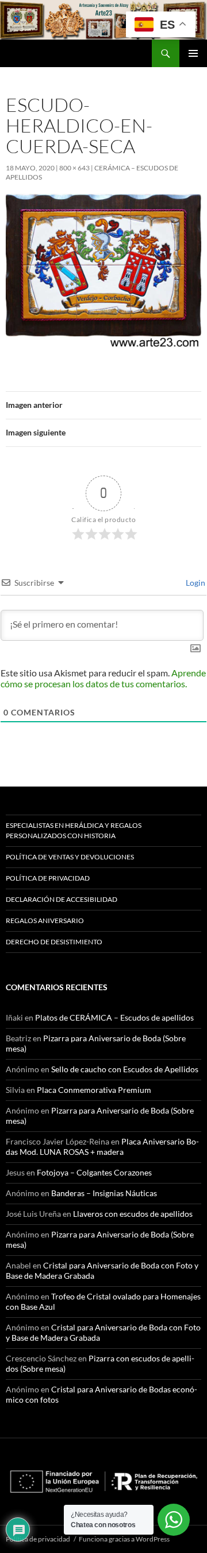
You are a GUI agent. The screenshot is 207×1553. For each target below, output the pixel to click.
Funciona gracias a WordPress (124, 1539)
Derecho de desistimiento (54, 941)
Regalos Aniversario (45, 920)
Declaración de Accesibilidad (61, 899)
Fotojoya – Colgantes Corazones (94, 1172)
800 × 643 (74, 168)
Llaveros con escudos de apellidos (133, 1214)
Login (194, 582)
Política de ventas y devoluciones (70, 857)
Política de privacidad (48, 878)
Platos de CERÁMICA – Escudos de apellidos (114, 1017)
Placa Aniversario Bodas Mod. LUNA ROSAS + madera (102, 1146)
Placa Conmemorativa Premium (94, 1090)
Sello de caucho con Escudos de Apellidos (124, 1069)
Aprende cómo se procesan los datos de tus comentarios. (103, 678)
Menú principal (193, 53)
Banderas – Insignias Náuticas (104, 1193)
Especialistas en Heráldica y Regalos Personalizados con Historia (73, 830)
